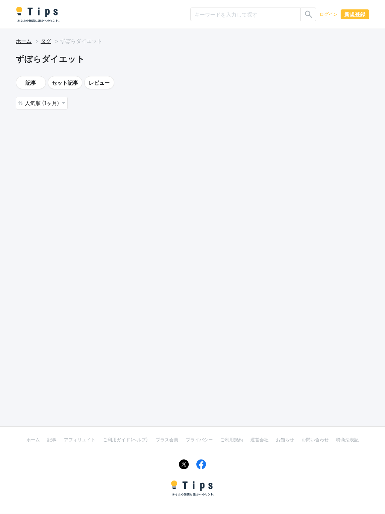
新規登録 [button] (354, 14)
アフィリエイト (79, 440)
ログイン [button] (329, 14)
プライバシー (199, 440)
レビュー (99, 82)
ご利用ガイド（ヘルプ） (125, 440)
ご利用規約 (231, 440)
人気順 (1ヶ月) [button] (43, 103)
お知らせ (285, 440)
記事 (31, 82)
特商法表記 (347, 440)
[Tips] (37, 14)
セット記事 (65, 82)
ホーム (24, 41)
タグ (46, 41)
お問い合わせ (315, 440)
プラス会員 (167, 440)
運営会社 (259, 440)
